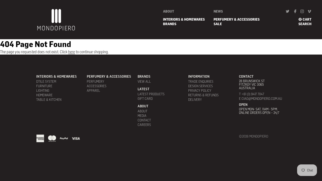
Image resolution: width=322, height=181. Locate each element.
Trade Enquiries (200, 81)
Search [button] (304, 24)
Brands (169, 24)
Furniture (44, 86)
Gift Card (145, 98)
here (71, 51)
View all (144, 81)
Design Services (200, 86)
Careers (144, 124)
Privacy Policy (199, 90)
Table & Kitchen (48, 99)
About (168, 11)
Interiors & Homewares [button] (184, 19)
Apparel (93, 90)
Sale (218, 24)
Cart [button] (307, 19)
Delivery (195, 99)
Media (142, 115)
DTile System (46, 81)
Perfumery (95, 81)
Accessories (96, 86)
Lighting (42, 90)
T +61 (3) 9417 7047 (251, 94)
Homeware (44, 95)
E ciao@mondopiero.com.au (260, 98)
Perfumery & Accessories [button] (237, 19)
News (218, 11)
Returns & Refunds (203, 95)
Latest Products (151, 94)
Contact (144, 120)
